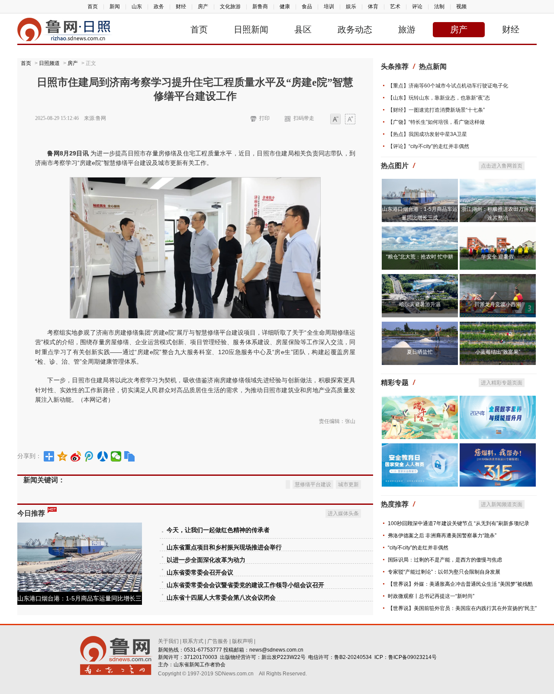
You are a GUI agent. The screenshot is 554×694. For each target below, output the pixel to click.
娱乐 (351, 6)
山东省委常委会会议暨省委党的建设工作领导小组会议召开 (245, 585)
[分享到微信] (116, 456)
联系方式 (193, 641)
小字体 (335, 119)
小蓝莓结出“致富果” (497, 352)
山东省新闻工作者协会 (199, 665)
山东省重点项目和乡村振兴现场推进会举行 (224, 547)
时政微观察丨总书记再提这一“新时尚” (431, 596)
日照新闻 (251, 29)
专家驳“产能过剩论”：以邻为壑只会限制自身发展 (444, 572)
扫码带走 (303, 118)
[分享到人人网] (102, 456)
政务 (159, 6)
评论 (417, 6)
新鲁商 (260, 6)
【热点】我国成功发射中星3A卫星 (427, 134)
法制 (439, 6)
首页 (92, 6)
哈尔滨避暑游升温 (420, 304)
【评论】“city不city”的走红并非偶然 (428, 146)
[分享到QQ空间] (62, 456)
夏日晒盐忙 (420, 352)
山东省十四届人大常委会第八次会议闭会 (221, 597)
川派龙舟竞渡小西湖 (497, 304)
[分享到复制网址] (129, 456)
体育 (373, 6)
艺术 (395, 6)
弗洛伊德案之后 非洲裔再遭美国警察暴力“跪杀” (442, 536)
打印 (264, 118)
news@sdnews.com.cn (276, 650)
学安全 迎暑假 (497, 257)
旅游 (407, 29)
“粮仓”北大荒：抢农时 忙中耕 (419, 257)
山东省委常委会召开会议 (200, 572)
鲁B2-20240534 (353, 657)
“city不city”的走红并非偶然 (418, 548)
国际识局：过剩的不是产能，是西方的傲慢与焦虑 (445, 560)
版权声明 (242, 641)
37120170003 (200, 657)
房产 (203, 6)
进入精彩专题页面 (501, 383)
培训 (329, 6)
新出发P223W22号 (283, 657)
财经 (181, 6)
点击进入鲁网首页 (501, 166)
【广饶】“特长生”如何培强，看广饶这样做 (436, 122)
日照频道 (49, 63)
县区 (303, 29)
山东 (137, 6)
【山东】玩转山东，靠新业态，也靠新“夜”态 (439, 98)
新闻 (115, 6)
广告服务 (217, 641)
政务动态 (355, 29)
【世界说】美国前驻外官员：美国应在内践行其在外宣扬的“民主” (462, 608)
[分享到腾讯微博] (89, 456)
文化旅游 (230, 6)
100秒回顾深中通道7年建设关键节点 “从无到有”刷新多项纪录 (458, 523)
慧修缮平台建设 (313, 484)
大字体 (350, 119)
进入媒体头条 (343, 513)
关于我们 (168, 641)
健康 (285, 6)
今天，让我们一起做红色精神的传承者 (218, 530)
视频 (461, 6)
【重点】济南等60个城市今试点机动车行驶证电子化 (448, 86)
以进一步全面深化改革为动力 (206, 560)
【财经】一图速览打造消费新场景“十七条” (436, 110)
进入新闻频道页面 (501, 504)
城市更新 (348, 484)
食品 (307, 6)
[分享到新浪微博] (76, 456)
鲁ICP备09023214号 (412, 657)
